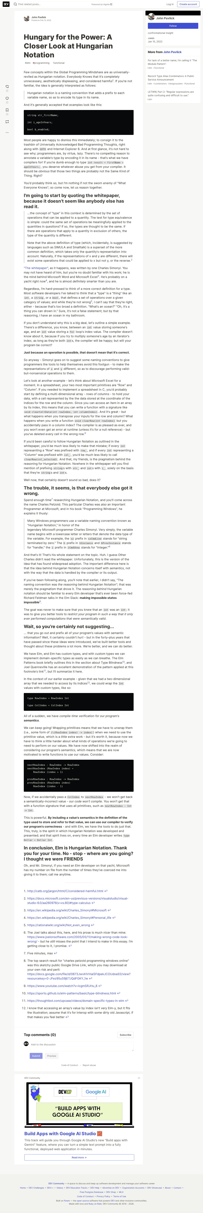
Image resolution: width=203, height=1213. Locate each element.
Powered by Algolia (101, 4)
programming (41, 62)
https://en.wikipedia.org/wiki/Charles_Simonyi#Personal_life (69, 917)
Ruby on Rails (95, 1203)
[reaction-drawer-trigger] (7, 88)
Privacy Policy (103, 1196)
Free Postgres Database (91, 1192)
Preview (51, 1055)
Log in (170, 4)
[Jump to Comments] (7, 100)
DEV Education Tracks (76, 1187)
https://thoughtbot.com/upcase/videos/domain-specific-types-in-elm (75, 1001)
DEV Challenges (36, 1187)
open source (83, 1200)
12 (88, 682)
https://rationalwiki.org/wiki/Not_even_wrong (58, 925)
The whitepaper (36, 268)
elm (27, 62)
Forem (67, 1200)
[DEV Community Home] (6, 4)
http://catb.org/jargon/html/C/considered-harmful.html (65, 891)
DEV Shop (111, 1192)
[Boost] (7, 122)
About (168, 1187)
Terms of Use (119, 1196)
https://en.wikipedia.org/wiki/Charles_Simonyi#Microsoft (67, 910)
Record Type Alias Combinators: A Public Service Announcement (171, 80)
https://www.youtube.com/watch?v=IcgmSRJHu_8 (62, 986)
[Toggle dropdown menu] (139, 1078)
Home (23, 1187)
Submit (36, 1055)
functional (58, 62)
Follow (173, 25)
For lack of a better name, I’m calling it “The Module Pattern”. (172, 64)
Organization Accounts (133, 1187)
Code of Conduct (69, 1065)
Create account (188, 4)
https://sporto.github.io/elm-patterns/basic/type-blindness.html (71, 993)
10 (123, 661)
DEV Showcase (154, 1187)
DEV (113, 1200)
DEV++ (50, 1187)
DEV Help (94, 1187)
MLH (121, 1192)
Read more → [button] (79, 1157)
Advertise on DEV (110, 1187)
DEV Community (56, 1183)
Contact (177, 1187)
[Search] (15, 4)
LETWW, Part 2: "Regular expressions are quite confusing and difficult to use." (170, 95)
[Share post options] (7, 132)
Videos (59, 1187)
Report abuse (89, 1065)
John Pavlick (39, 17)
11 (45, 670)
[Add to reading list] (7, 111)
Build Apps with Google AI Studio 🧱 (63, 1133)
